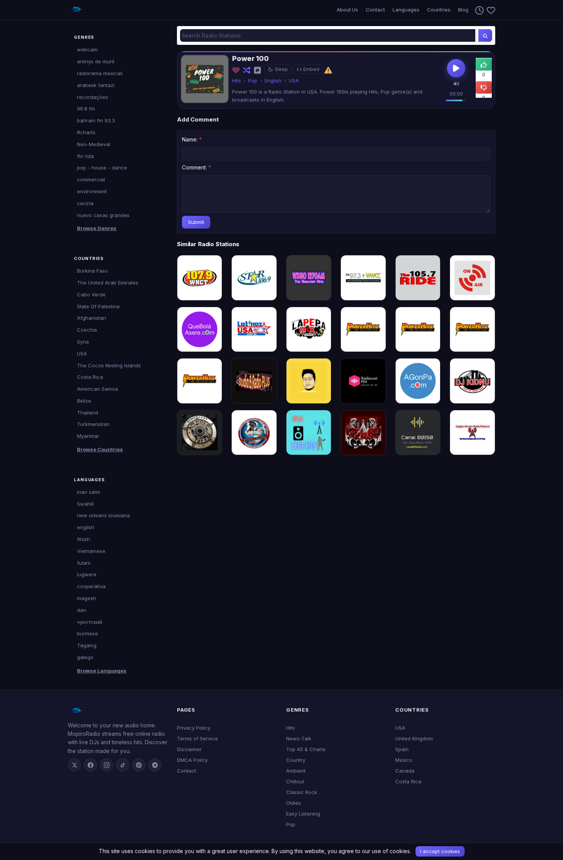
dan (81, 610)
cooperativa (91, 586)
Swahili (85, 504)
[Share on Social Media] (258, 70)
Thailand (87, 412)
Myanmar (88, 436)
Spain (402, 749)
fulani (83, 563)
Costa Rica (90, 377)
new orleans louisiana (103, 515)
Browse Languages (101, 671)
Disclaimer (189, 749)
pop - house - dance (102, 167)
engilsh (85, 527)
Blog (463, 10)
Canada (404, 771)
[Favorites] (489, 10)
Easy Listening (303, 814)
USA (82, 353)
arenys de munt (96, 61)
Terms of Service (197, 738)
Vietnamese (91, 551)
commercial (91, 179)
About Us (347, 10)
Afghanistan (91, 318)
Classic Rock (301, 792)
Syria (83, 342)
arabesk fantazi (96, 85)
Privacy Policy (193, 728)
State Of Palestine (98, 306)
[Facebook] (90, 764)
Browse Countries (100, 449)
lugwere (87, 574)
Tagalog (87, 645)
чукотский (89, 622)
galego (85, 657)
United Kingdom (414, 738)
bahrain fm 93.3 (96, 120)
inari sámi (88, 492)
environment (92, 191)
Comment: (196, 167)
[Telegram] (154, 764)
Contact (375, 10)
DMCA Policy (192, 760)
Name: (192, 139)
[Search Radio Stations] (485, 35)
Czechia (87, 330)
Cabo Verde (91, 294)
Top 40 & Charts (306, 749)
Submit (196, 222)
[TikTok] (122, 764)
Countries (438, 10)
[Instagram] (106, 764)
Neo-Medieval (93, 144)
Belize (84, 401)
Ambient (296, 771)
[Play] (456, 68)
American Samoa (97, 389)
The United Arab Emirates (107, 283)
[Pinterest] (138, 764)
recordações (92, 97)
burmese (87, 633)
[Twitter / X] (74, 764)
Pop (252, 80)
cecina (85, 203)
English (273, 80)
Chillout (295, 781)
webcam (87, 49)
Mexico (403, 760)
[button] (456, 83)
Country (295, 760)
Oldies (293, 803)
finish (83, 539)
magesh (86, 598)
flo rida (85, 156)
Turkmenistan (93, 424)
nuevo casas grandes (103, 215)
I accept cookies (440, 851)
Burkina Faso (92, 271)
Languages (406, 10)
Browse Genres (96, 228)
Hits (236, 80)
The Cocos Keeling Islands (109, 365)
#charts (86, 132)
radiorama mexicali (100, 73)
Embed (311, 69)
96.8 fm (86, 108)
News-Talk (298, 738)
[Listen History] (478, 10)
